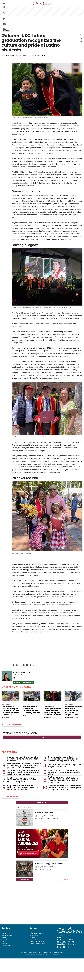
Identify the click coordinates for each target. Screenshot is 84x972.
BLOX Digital (55, 954)
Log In (42, 737)
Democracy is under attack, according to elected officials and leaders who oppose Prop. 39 (63, 759)
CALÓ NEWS (33, 952)
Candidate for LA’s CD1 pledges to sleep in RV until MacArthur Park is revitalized (10, 710)
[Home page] (42, 3)
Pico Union (26, 704)
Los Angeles (6, 704)
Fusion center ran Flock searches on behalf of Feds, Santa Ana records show (64, 772)
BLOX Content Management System (40, 954)
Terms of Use (51, 952)
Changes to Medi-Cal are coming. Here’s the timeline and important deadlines (23, 759)
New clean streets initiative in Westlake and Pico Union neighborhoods (73, 710)
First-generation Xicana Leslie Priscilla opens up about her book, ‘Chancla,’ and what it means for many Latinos (63, 779)
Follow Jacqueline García (24, 682)
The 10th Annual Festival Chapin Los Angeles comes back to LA (64, 765)
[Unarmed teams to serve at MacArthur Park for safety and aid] (31, 696)
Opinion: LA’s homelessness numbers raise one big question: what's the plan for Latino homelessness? (24, 765)
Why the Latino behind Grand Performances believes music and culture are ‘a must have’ (22, 787)
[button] (4, 40)
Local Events (10, 796)
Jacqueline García (8, 55)
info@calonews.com (69, 944)
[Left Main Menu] (4, 3)
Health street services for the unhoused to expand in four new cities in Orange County (22, 780)
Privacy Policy (59, 952)
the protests (44, 145)
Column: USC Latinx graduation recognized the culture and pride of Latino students (52, 710)
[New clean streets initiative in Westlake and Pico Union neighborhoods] (73, 696)
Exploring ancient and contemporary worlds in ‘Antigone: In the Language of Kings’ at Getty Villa (65, 787)
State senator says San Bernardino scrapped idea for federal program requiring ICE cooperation (23, 772)
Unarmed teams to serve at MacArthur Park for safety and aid (31, 709)
